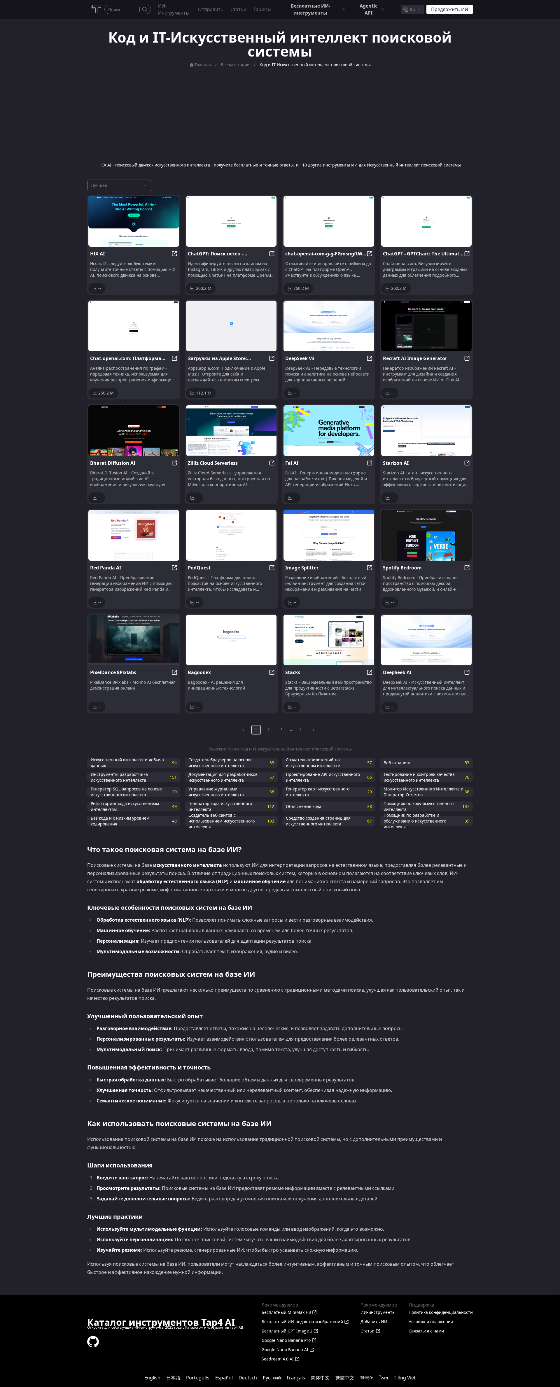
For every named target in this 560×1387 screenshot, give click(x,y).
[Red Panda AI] (133, 535)
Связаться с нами (426, 1331)
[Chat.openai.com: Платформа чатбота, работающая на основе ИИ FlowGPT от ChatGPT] (133, 326)
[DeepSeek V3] (329, 326)
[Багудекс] (231, 640)
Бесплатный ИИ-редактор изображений (302, 1321)
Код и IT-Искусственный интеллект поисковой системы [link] (315, 64)
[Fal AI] (329, 430)
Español (224, 1377)
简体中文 (320, 1377)
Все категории (235, 64)
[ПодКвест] (231, 535)
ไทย (384, 1377)
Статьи (238, 9)
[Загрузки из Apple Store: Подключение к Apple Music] (231, 326)
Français (296, 1377)
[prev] (243, 729)
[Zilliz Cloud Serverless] (231, 430)
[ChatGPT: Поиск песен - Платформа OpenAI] (231, 221)
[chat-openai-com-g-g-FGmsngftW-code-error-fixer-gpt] (329, 221)
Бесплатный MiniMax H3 (286, 1312)
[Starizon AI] (426, 430)
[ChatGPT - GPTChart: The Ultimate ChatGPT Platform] (426, 221)
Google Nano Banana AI (285, 1349)
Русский (272, 1377)
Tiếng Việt (405, 1377)
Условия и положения (431, 1321)
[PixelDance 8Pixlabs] (133, 640)
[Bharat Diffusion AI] (133, 430)
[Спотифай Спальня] (426, 535)
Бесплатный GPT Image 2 (287, 1331)
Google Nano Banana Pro (286, 1340)
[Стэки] (329, 640)
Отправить (210, 9)
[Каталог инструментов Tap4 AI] (95, 9)
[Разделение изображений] (329, 535)
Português (197, 1377)
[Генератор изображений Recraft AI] (426, 326)
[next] (313, 729)
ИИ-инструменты (173, 9)
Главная (203, 64)
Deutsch (248, 1377)
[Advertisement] (280, 115)
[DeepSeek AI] (426, 640)
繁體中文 (344, 1377)
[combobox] (412, 9)
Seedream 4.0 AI (278, 1359)
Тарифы (262, 9)
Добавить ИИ (373, 1321)
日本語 (173, 1377)
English (152, 1377)
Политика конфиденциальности (441, 1312)
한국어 (367, 1377)
